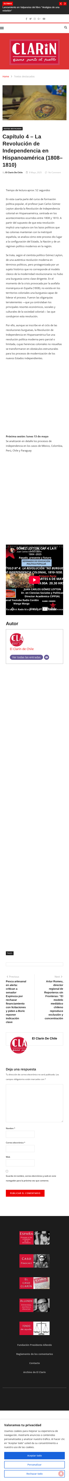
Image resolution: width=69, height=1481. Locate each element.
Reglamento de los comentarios (34, 1354)
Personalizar (34, 1464)
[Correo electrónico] (46, 657)
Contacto (34, 1363)
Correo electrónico (15, 1142)
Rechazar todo (34, 1473)
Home (6, 76)
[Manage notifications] (61, 1473)
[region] (34, 1450)
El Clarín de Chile (14, 172)
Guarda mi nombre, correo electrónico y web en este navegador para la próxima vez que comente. (31, 1178)
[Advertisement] (34, 399)
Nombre (10, 1128)
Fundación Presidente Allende (34, 1344)
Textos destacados (24, 76)
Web (8, 1156)
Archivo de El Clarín (34, 1372)
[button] (60, 3)
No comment (54, 172)
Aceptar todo (34, 1455)
